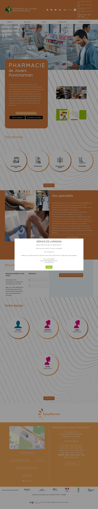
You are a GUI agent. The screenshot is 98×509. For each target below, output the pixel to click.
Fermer (49, 267)
